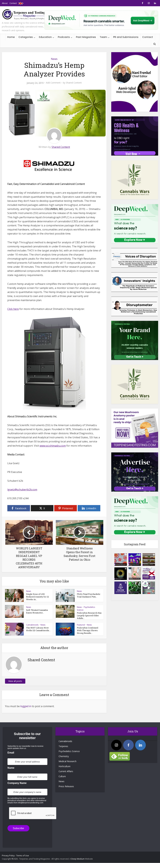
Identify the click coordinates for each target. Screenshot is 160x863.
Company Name (17, 783)
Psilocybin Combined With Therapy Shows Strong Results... (87, 630)
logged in (25, 706)
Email (11, 752)
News (54, 59)
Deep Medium (78, 858)
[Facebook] (128, 745)
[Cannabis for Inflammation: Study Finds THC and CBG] (120, 559)
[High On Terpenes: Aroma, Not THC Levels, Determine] (134, 559)
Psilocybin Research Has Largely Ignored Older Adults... (89, 615)
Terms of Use (22, 855)
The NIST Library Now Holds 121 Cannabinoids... (38, 629)
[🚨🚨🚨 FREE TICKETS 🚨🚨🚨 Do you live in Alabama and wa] (148, 573)
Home (11, 37)
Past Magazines (86, 37)
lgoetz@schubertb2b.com (22, 489)
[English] (20, 3)
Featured (81, 624)
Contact (13, 3)
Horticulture (64, 766)
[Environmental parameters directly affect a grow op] (134, 587)
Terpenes (63, 746)
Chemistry (64, 756)
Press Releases (66, 786)
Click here (13, 309)
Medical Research (67, 761)
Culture (62, 776)
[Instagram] (116, 745)
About (5, 3)
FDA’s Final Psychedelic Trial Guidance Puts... (88, 595)
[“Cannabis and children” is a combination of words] (134, 573)
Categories (25, 37)
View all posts (15, 681)
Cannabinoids (32, 624)
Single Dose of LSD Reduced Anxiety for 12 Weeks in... (37, 597)
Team (103, 37)
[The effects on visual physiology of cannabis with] (120, 573)
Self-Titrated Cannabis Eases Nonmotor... (37, 611)
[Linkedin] (140, 745)
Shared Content (74, 82)
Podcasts (64, 37)
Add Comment (53, 82)
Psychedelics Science (69, 751)
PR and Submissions (125, 37)
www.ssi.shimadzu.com (53, 445)
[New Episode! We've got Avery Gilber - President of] (148, 587)
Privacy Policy (8, 855)
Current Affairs (66, 771)
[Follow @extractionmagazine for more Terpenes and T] (120, 587)
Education (45, 37)
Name (11, 768)
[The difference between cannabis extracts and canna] (148, 559)
